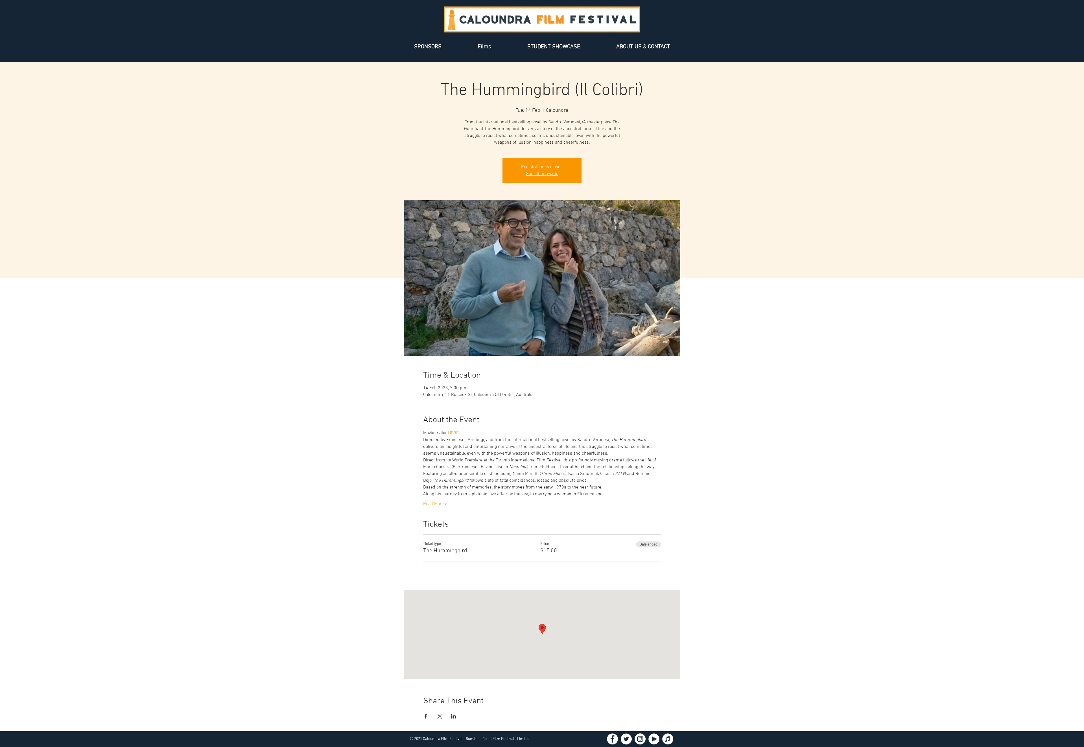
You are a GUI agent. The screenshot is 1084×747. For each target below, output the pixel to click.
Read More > (435, 504)
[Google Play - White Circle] (653, 738)
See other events (542, 174)
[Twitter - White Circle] (626, 738)
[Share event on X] (439, 716)
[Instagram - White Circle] (640, 738)
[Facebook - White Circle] (612, 738)
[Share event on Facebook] (426, 716)
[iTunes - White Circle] (667, 738)
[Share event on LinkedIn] (453, 716)
